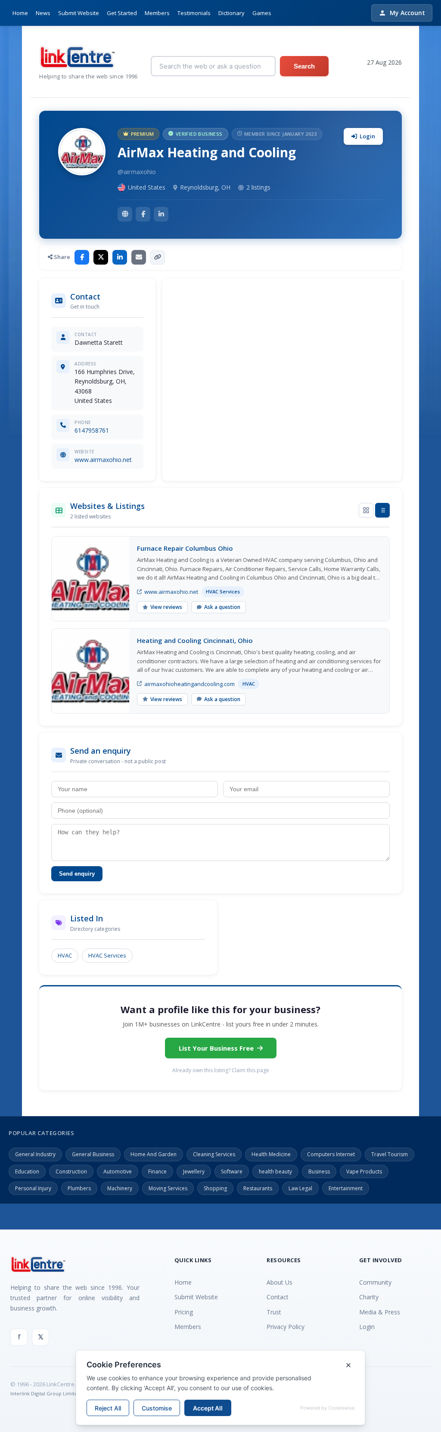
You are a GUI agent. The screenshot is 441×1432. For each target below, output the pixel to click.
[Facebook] (143, 214)
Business (319, 1171)
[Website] (125, 214)
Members (157, 13)
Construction (71, 1171)
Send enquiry (77, 873)
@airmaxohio (137, 171)
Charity (369, 1297)
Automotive (117, 1171)
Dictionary (231, 13)
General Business (93, 1154)
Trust (274, 1312)
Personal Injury (33, 1188)
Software (231, 1171)
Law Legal (300, 1188)
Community (375, 1282)
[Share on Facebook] (82, 257)
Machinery (119, 1188)
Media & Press (379, 1312)
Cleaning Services (214, 1154)
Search (304, 66)
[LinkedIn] (161, 214)
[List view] (382, 510)
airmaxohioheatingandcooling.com (189, 684)
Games (261, 13)
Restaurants (257, 1188)
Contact (278, 1297)
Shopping (215, 1188)
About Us (279, 1282)
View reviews (166, 607)
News (43, 13)
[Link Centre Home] (88, 57)
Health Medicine (271, 1154)
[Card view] (366, 510)
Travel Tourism (389, 1154)
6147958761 (92, 430)
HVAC (65, 955)
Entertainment (346, 1188)
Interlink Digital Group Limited (45, 1393)
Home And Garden (153, 1154)
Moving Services (168, 1188)
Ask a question (222, 607)
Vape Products (364, 1171)
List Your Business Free (216, 1048)
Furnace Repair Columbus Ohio (185, 548)
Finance (157, 1171)
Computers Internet (331, 1154)
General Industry (35, 1154)
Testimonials (194, 13)
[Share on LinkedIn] (119, 257)
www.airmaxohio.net (103, 459)
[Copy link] (157, 257)
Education (27, 1171)
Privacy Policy (285, 1327)
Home (20, 13)
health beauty (275, 1171)
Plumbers (79, 1188)
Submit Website (78, 13)
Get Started (122, 13)
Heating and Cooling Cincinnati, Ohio (195, 640)
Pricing (183, 1312)
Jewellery (194, 1171)
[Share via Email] (138, 257)
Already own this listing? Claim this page (220, 1070)
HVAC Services (107, 955)
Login (367, 136)
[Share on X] (100, 257)
